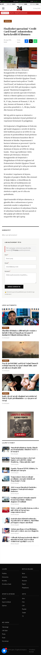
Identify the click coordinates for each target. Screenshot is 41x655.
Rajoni (24, 584)
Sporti (4, 598)
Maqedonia (25, 587)
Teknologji (5, 627)
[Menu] (3, 8)
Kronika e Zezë (6, 584)
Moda (3, 634)
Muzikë (24, 609)
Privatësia (32, 649)
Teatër (24, 612)
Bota (23, 573)
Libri (23, 605)
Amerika (24, 577)
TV (23, 616)
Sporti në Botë (6, 602)
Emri (6, 255)
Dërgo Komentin (14, 287)
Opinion (4, 605)
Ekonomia (5, 577)
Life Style (4, 630)
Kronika (8, 21)
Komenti (7, 271)
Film (23, 602)
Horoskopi (5, 641)
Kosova (24, 580)
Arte (23, 598)
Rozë (3, 637)
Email (7, 263)
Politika (4, 573)
